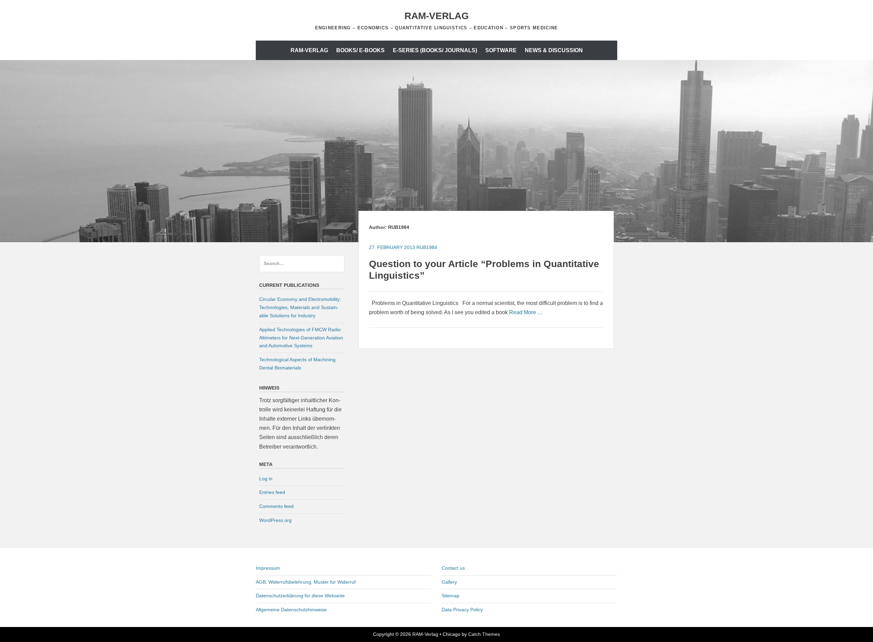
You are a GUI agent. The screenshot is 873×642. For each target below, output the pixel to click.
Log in (265, 478)
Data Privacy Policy (462, 609)
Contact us (453, 568)
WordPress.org (275, 520)
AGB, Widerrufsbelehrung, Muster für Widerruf (306, 582)
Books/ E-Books (360, 50)
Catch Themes (484, 634)
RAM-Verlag (436, 16)
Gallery (449, 582)
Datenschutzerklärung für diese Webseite (300, 595)
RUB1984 (426, 247)
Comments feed (276, 506)
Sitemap (450, 595)
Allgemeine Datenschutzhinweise (291, 609)
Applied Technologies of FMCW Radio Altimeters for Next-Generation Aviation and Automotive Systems (301, 338)
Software (501, 50)
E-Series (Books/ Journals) (435, 50)
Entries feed (272, 492)
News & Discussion (554, 50)
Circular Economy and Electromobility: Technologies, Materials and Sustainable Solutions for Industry (300, 307)
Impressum (268, 568)
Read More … (526, 312)
